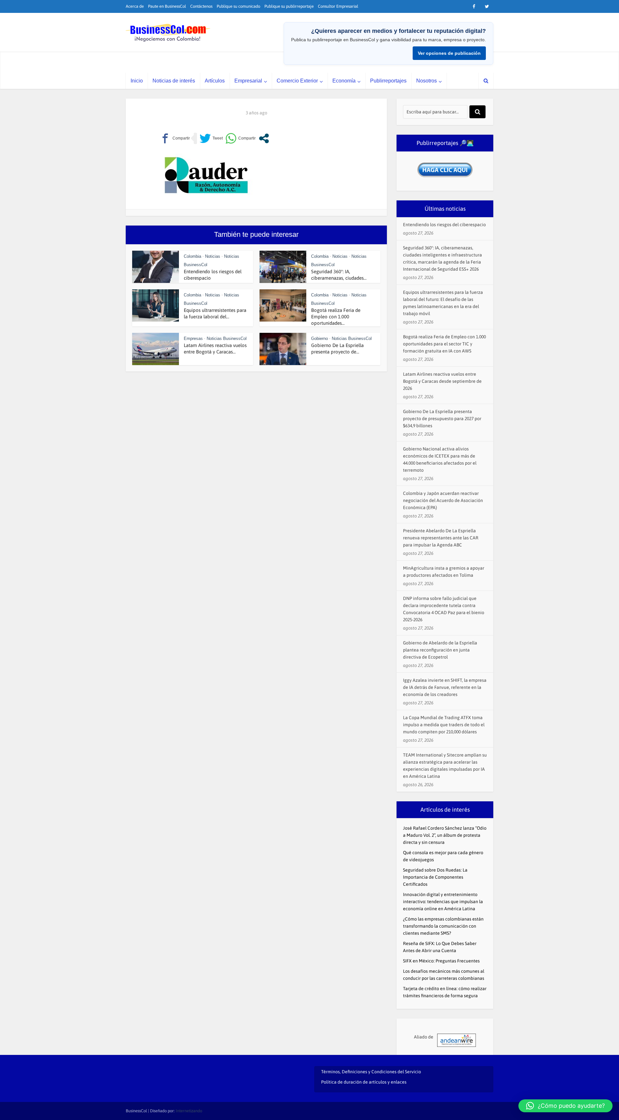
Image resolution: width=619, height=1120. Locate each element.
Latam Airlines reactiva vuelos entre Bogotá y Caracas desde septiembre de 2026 (442, 381)
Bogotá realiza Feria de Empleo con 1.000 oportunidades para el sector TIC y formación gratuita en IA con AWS (444, 343)
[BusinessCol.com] (168, 33)
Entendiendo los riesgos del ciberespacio (444, 224)
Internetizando (189, 1110)
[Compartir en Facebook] (175, 138)
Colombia (192, 256)
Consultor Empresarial (338, 6)
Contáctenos (201, 6)
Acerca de (135, 6)
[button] (565, 1105)
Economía (344, 80)
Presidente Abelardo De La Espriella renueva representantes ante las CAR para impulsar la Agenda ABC (440, 537)
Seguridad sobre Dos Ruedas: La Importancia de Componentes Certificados (435, 877)
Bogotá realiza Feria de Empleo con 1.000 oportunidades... (335, 316)
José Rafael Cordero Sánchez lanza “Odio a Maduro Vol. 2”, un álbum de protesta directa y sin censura (444, 835)
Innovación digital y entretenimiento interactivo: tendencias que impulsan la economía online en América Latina (443, 901)
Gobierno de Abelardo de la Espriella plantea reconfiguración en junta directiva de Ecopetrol (440, 650)
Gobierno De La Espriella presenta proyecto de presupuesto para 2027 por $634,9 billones (442, 418)
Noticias (212, 256)
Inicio (137, 80)
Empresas (193, 338)
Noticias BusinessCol (227, 338)
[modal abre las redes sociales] (264, 138)
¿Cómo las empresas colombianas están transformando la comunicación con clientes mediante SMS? (443, 926)
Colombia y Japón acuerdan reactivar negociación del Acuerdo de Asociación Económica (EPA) (443, 500)
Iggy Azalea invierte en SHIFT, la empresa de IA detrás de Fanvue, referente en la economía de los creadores (444, 687)
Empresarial (248, 80)
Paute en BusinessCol (167, 6)
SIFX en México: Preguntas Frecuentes (441, 960)
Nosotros (426, 80)
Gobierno (319, 338)
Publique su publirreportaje (289, 6)
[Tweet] (211, 138)
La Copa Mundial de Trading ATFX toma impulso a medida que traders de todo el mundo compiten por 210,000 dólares (444, 724)
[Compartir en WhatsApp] (240, 138)
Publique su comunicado (238, 6)
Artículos (215, 80)
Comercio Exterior (297, 80)
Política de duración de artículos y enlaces (364, 1082)
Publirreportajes (388, 80)
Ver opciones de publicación (449, 53)
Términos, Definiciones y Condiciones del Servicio (371, 1071)
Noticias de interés (173, 80)
